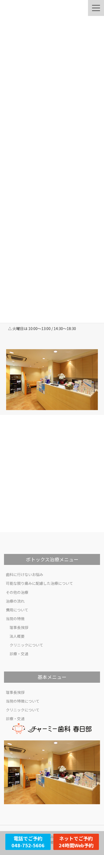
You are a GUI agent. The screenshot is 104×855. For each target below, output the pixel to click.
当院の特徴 (15, 618)
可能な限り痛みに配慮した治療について (39, 583)
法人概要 (17, 636)
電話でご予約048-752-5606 (28, 842)
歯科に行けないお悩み (24, 574)
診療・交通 (19, 653)
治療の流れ (15, 601)
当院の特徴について (22, 701)
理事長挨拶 (19, 627)
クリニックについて (26, 645)
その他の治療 (17, 592)
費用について (17, 609)
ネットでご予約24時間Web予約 (76, 842)
